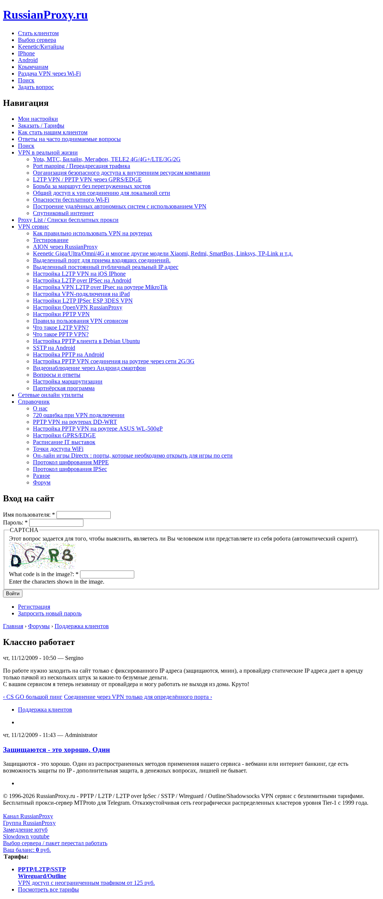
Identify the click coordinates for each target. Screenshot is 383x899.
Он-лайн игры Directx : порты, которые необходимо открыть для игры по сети (133, 455)
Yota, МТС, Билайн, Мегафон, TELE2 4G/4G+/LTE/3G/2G (107, 159)
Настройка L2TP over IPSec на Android (82, 280)
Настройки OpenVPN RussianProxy (77, 307)
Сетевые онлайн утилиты (50, 395)
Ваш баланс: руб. (27, 850)
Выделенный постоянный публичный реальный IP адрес (105, 267)
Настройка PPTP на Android (68, 354)
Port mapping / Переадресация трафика (81, 166)
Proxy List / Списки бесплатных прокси (68, 220)
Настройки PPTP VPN (61, 314)
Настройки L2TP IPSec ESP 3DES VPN (83, 300)
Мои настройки (38, 119)
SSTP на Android (54, 348)
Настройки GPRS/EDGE (64, 435)
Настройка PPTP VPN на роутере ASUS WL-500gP (98, 428)
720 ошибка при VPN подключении (79, 415)
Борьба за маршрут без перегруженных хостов (92, 186)
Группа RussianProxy (29, 823)
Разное (41, 476)
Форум (41, 482)
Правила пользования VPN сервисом (80, 321)
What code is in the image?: (44, 574)
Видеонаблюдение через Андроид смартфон (89, 368)
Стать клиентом (38, 33)
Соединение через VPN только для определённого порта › (138, 697)
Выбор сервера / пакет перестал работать (55, 843)
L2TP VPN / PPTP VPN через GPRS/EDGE (87, 179)
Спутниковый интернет (63, 213)
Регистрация (34, 606)
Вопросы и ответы (56, 374)
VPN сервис (33, 226)
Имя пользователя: (29, 514)
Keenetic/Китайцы (41, 46)
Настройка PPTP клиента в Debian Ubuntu (86, 341)
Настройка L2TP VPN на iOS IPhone (79, 273)
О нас (40, 408)
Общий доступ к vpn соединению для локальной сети (101, 193)
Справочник (34, 401)
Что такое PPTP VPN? (61, 334)
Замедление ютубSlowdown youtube (26, 833)
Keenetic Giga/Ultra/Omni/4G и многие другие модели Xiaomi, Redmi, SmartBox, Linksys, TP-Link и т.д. (163, 253)
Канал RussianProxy (28, 816)
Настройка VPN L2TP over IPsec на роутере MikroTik (100, 287)
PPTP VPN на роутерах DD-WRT (75, 422)
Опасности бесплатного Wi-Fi (71, 199)
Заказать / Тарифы (41, 125)
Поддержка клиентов (82, 626)
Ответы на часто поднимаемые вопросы (69, 139)
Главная (13, 626)
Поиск (26, 80)
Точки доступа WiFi (58, 449)
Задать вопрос (36, 87)
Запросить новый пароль (50, 613)
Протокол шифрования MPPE (71, 462)
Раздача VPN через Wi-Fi (49, 73)
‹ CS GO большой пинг (32, 697)
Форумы (39, 626)
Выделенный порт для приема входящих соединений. (102, 260)
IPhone (26, 53)
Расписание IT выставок (64, 442)
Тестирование (50, 240)
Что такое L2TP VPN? (61, 327)
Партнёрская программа (64, 388)
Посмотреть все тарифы (48, 889)
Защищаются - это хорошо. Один (56, 749)
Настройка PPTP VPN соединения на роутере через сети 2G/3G (113, 361)
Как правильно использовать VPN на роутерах (92, 233)
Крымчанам (33, 67)
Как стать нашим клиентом (53, 132)
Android (28, 60)
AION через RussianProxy (65, 247)
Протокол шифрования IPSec (70, 469)
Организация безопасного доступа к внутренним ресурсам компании (121, 172)
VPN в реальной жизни (48, 152)
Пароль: (15, 522)
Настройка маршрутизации (67, 381)
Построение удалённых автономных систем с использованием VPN (119, 206)
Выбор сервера (37, 40)
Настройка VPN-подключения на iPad (81, 294)
